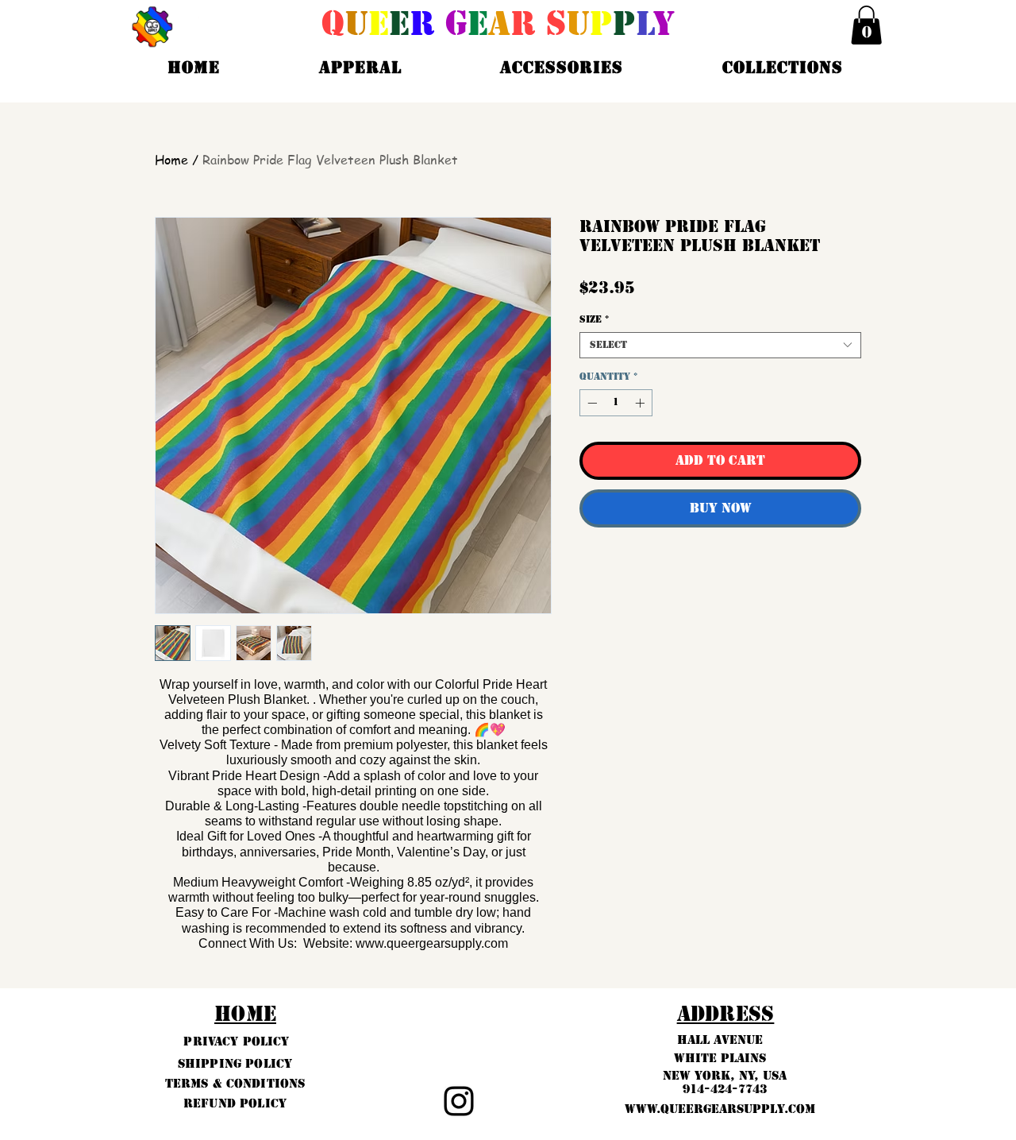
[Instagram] (459, 1101)
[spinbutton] (616, 402)
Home (171, 159)
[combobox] (720, 345)
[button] (866, 25)
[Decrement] (590, 402)
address (726, 1013)
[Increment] (641, 402)
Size (594, 320)
